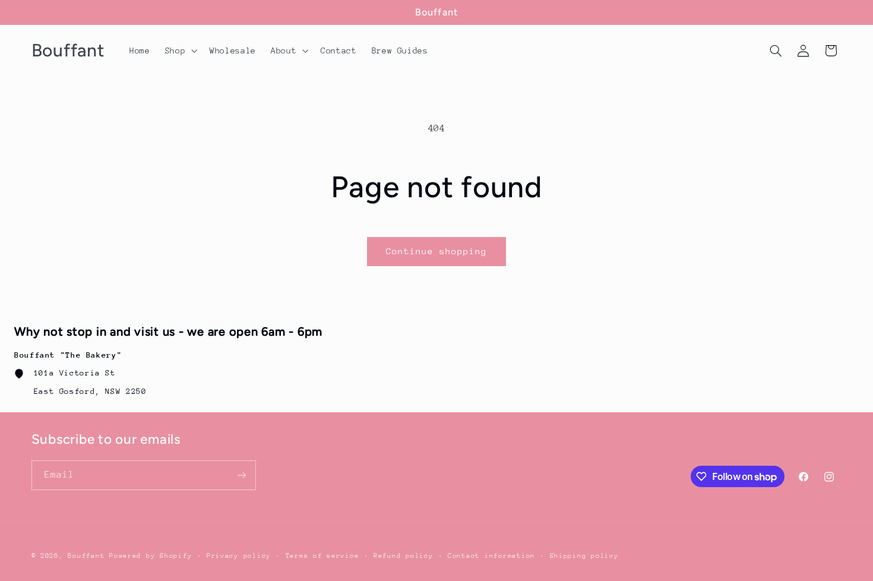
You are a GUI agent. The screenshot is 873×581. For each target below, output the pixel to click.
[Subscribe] (241, 475)
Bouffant (86, 556)
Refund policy (404, 556)
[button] (179, 50)
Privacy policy (239, 556)
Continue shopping (437, 251)
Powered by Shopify (150, 556)
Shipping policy (584, 556)
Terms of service (322, 556)
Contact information (491, 556)
